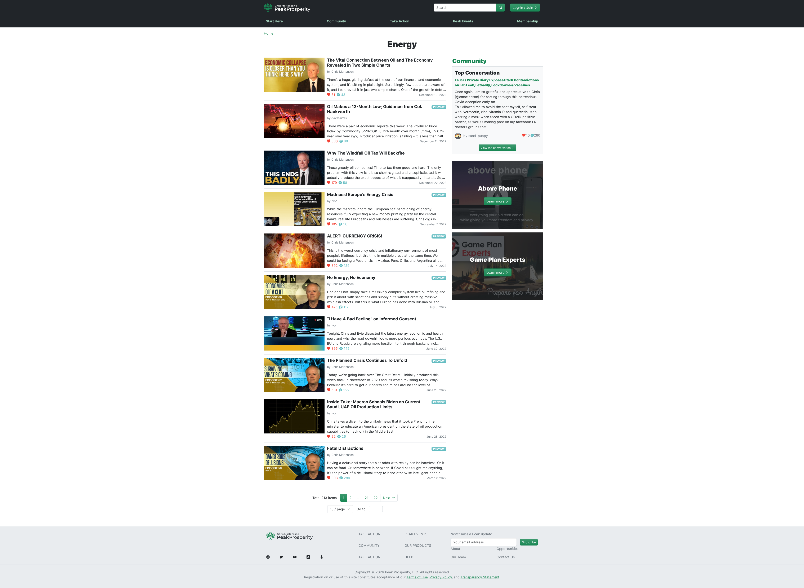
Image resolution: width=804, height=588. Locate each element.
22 (376, 498)
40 (528, 135)
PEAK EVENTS (416, 534)
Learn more (495, 201)
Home (268, 33)
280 (537, 135)
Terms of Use (417, 577)
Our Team (458, 557)
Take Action (399, 21)
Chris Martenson (342, 71)
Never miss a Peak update (471, 534)
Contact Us (506, 557)
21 (366, 498)
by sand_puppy (475, 136)
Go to (361, 509)
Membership (527, 21)
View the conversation (496, 148)
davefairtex (339, 118)
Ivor (334, 201)
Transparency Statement (480, 577)
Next (387, 498)
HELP (409, 557)
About (455, 549)
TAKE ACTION (369, 534)
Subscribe (529, 542)
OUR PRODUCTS (418, 545)
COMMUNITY (369, 545)
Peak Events (463, 21)
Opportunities (507, 549)
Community (336, 21)
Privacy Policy (441, 577)
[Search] (500, 8)
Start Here (274, 21)
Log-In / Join (523, 7)
